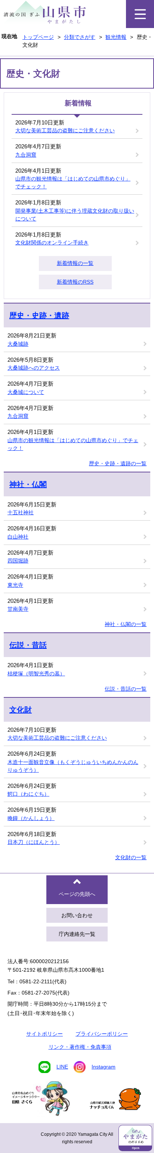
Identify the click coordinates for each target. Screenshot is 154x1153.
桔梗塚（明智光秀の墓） (36, 673)
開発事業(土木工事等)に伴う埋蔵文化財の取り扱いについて (74, 215)
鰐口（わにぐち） (28, 794)
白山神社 (17, 537)
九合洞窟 (25, 155)
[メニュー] (140, 14)
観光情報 (115, 37)
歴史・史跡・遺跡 (39, 315)
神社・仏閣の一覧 (126, 624)
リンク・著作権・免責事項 (80, 1047)
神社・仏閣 (28, 484)
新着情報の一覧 (75, 263)
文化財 (20, 710)
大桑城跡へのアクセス (33, 368)
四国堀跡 (17, 561)
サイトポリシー (44, 1034)
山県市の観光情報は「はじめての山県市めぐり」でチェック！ (72, 182)
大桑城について (25, 392)
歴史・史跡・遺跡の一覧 (118, 463)
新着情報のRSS (75, 282)
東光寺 (15, 585)
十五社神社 (20, 512)
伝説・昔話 (28, 645)
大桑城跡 (17, 344)
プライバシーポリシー (102, 1034)
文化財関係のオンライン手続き (52, 243)
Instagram (104, 1067)
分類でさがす (79, 37)
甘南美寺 (17, 609)
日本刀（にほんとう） (33, 842)
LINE (62, 1067)
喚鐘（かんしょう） (31, 818)
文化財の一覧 (131, 857)
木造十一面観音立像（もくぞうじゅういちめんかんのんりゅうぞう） (72, 766)
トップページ (38, 37)
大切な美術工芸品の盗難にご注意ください (65, 130)
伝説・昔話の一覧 (126, 689)
